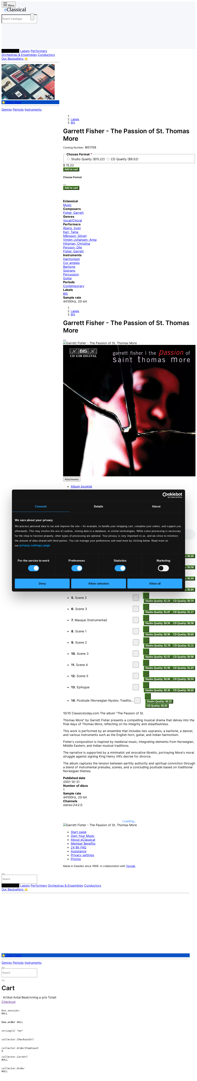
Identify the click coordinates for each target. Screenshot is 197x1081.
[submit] (30, 973)
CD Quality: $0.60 (183, 634)
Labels (25, 51)
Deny (42, 583)
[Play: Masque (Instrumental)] (136, 620)
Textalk (130, 866)
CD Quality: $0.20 (157, 705)
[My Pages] (8, 43)
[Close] (64, 340)
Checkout (9, 1002)
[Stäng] (64, 184)
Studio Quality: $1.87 (157, 612)
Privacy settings (82, 855)
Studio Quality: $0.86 (157, 679)
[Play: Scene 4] (136, 665)
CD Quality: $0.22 (183, 690)
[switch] (76, 568)
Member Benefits (83, 843)
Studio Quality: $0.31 (159, 701)
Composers (10, 51)
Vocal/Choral (72, 220)
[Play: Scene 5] (136, 676)
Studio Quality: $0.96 (157, 634)
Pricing (76, 859)
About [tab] (156, 506)
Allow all (155, 583)
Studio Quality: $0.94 (157, 623)
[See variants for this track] (146, 595)
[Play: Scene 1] (136, 631)
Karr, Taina (70, 232)
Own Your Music (82, 836)
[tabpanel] (129, 618)
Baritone (69, 267)
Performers (39, 51)
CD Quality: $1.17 (183, 612)
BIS (73, 122)
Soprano (69, 270)
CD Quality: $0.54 (183, 679)
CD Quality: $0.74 (183, 600)
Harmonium (71, 259)
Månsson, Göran (75, 236)
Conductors (46, 55)
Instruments (33, 109)
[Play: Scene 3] (136, 609)
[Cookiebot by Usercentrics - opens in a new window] (165, 495)
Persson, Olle (72, 247)
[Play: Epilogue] (136, 687)
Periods (18, 109)
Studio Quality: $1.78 (157, 645)
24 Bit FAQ (78, 847)
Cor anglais (71, 263)
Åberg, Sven (72, 228)
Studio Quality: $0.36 (157, 690)
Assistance (78, 851)
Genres (7, 109)
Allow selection (98, 583)
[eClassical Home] (32, 10)
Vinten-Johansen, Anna (80, 240)
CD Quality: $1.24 (183, 667)
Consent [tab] (41, 506)
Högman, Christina (76, 243)
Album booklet (81, 486)
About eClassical (83, 840)
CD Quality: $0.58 (183, 623)
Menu (10, 5)
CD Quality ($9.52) (124, 159)
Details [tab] (98, 506)
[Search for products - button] (32, 16)
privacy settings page (34, 545)
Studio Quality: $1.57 (157, 656)
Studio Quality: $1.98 (157, 667)
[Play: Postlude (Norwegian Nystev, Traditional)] (137, 700)
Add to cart (71, 169)
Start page (78, 832)
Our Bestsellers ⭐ (15, 59)
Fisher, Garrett (73, 213)
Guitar (67, 278)
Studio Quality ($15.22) (88, 159)
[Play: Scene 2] (136, 598)
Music (67, 205)
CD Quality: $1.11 (183, 645)
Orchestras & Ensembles (19, 55)
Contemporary (73, 286)
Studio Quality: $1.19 (157, 600)
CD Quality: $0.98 (183, 656)
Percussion (71, 274)
